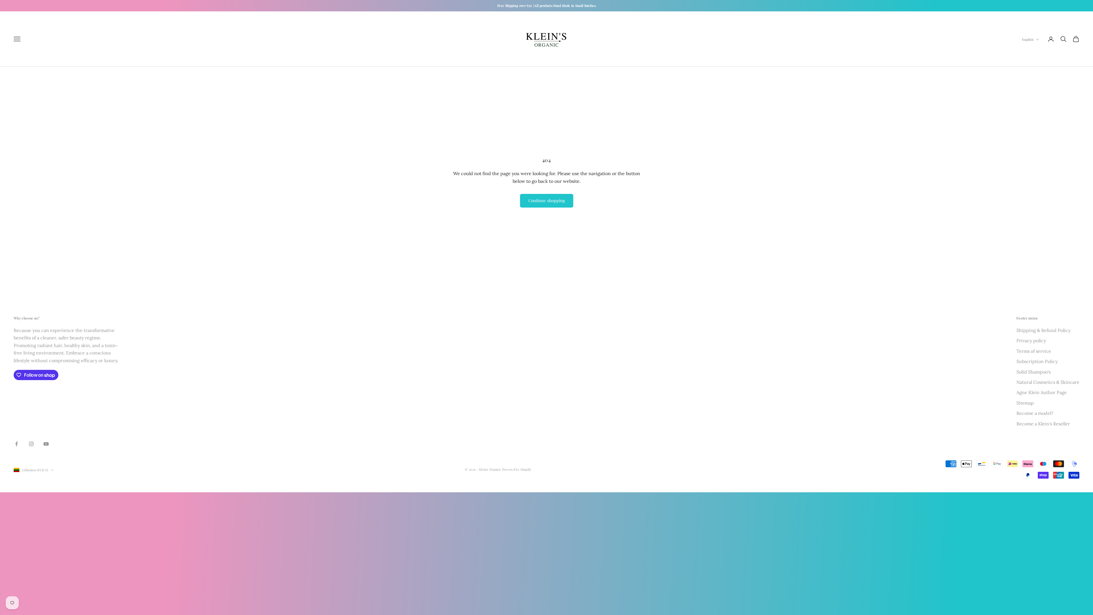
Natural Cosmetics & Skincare (1047, 382)
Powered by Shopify (517, 469)
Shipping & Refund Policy (1043, 330)
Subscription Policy (1037, 361)
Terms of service (1033, 351)
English (1027, 39)
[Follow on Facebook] (16, 444)
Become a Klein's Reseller (1043, 424)
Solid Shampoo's (1033, 372)
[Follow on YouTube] (46, 444)
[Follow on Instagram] (31, 444)
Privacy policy (1031, 340)
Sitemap (1025, 403)
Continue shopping (546, 200)
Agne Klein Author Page (1041, 392)
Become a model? (1034, 413)
